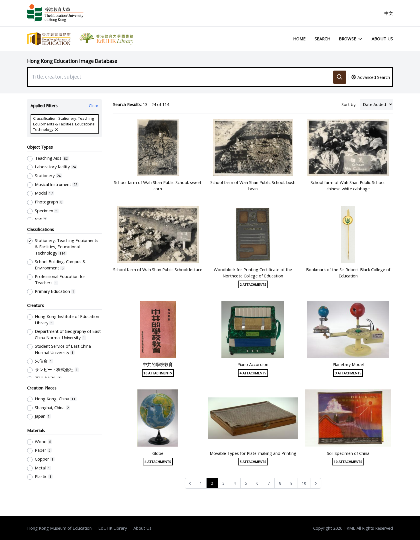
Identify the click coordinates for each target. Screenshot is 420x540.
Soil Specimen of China (348, 453)
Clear (94, 105)
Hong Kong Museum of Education (59, 528)
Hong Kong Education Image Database (72, 61)
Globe (157, 453)
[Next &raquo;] (316, 483)
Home (299, 38)
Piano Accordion (252, 364)
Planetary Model (348, 364)
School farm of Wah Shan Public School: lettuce (157, 269)
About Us (382, 38)
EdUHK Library (112, 528)
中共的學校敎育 (158, 364)
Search (322, 38)
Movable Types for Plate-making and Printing (253, 453)
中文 (388, 13)
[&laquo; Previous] (190, 483)
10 (304, 483)
